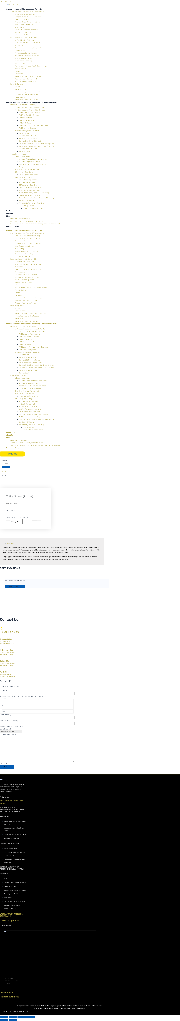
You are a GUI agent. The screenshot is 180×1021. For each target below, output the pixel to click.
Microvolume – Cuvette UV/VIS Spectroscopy (31, 66)
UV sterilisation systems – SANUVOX (27, 131)
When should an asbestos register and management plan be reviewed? (35, 224)
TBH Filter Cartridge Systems (29, 115)
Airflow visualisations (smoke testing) (27, 14)
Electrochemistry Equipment (24, 58)
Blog (8, 216)
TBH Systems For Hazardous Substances (33, 125)
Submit (7, 767)
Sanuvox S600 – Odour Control (29, 138)
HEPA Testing (19, 27)
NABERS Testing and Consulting (30, 188)
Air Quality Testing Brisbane (28, 180)
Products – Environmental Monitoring (23, 105)
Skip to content (5, 1)
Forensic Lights (20, 97)
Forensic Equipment (17, 84)
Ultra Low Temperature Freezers (26, 81)
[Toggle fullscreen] (13, 1017)
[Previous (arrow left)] (4, 1020)
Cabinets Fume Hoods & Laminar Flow (28, 43)
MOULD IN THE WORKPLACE (20, 219)
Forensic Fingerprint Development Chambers (30, 92)
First (3, 705)
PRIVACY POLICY (7, 993)
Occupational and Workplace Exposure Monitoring (36, 198)
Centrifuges (19, 45)
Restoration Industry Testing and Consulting (34, 193)
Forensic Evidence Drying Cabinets (27, 100)
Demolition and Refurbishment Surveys (32, 164)
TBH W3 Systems (25, 123)
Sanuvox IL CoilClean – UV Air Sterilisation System (36, 144)
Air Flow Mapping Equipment (24, 40)
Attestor (17, 87)
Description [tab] (11, 543)
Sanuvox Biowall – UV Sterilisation (30, 141)
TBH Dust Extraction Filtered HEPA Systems (30, 110)
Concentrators (20, 50)
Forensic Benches (21, 89)
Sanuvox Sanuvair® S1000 (28, 149)
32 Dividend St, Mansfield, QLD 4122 (7, 641)
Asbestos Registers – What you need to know (26, 221)
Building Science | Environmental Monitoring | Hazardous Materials (31, 102)
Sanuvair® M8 (24, 133)
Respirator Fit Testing (26, 200)
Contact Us (10, 211)
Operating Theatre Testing (24, 32)
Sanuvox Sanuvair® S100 (27, 136)
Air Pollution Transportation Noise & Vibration (30, 107)
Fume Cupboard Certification (25, 25)
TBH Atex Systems (25, 118)
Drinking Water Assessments (33, 208)
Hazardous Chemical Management (27, 169)
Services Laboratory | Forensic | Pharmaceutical (27, 12)
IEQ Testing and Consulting (28, 185)
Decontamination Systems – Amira (27, 56)
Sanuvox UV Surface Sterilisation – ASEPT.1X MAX (36, 146)
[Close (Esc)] (30, 1017)
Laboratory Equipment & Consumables (23, 37)
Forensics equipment (9, 921)
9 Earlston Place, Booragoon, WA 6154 (7, 674)
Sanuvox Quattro (24, 151)
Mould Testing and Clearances (29, 190)
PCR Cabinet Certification (23, 35)
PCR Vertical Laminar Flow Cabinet (27, 94)
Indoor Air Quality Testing (23, 177)
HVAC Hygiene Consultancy (24, 172)
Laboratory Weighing (22, 63)
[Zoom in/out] (4, 1017)
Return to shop (15, 587)
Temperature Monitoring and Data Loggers (29, 76)
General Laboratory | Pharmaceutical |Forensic (24, 9)
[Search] (6, 467)
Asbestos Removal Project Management (33, 159)
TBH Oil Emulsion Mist (26, 120)
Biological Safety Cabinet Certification (28, 17)
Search (4, 460)
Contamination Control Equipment (26, 53)
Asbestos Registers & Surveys (29, 162)
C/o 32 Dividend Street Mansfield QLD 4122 (8, 652)
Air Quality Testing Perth (27, 182)
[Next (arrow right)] (13, 1020)
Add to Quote (14, 522)
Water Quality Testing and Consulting (31, 203)
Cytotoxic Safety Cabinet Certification (28, 22)
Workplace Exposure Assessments (31, 167)
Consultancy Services (18, 154)
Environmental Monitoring (23, 61)
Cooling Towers (28, 206)
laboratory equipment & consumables (11, 915)
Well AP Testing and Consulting (29, 195)
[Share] (22, 1017)
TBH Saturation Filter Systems (29, 113)
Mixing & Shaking (20, 69)
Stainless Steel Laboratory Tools (26, 79)
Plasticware (19, 74)
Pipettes (18, 71)
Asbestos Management (23, 156)
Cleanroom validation (22, 19)
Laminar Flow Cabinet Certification (27, 30)
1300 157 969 (9, 632)
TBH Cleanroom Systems (27, 128)
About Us (9, 213)
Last (3, 711)
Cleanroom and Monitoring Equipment (28, 48)
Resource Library (12, 226)
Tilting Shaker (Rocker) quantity (17, 517)
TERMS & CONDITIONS (10, 997)
